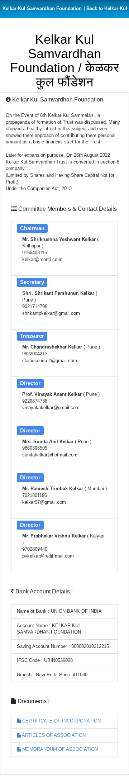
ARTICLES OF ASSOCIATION (53, 735)
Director (30, 383)
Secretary (32, 282)
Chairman (32, 228)
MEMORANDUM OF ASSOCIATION (59, 749)
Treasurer (32, 336)
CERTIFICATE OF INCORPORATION (61, 721)
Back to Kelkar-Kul (105, 8)
